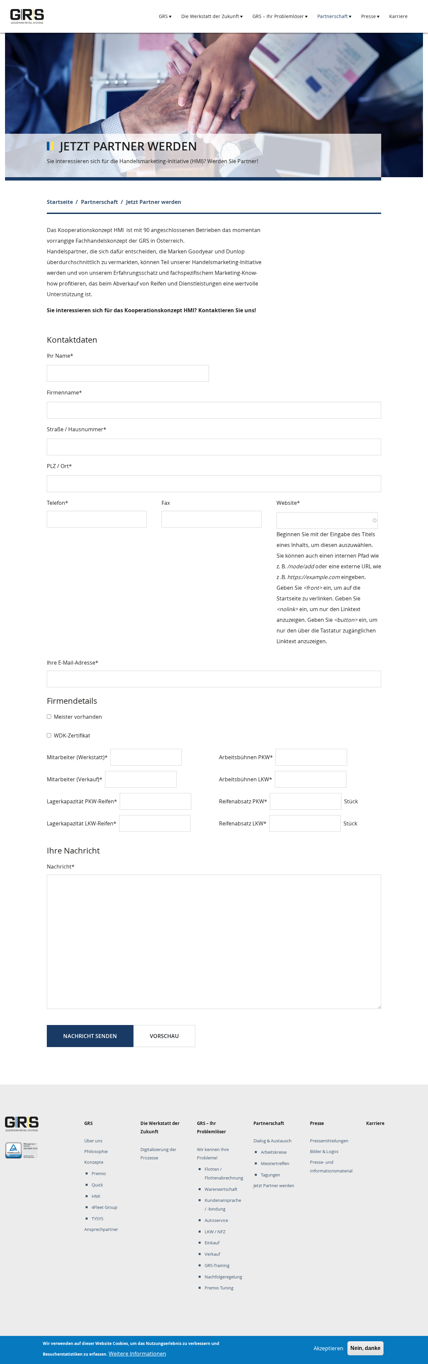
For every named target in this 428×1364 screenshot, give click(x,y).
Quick (97, 1185)
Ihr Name (58, 355)
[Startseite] (27, 16)
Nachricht (59, 866)
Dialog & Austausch (272, 1141)
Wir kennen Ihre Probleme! (213, 1154)
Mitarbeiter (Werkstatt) (76, 757)
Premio (99, 1173)
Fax (166, 502)
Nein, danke (365, 1348)
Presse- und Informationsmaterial (331, 1166)
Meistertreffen (275, 1163)
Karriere (398, 16)
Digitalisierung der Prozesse (158, 1154)
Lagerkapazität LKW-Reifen (80, 823)
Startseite (60, 202)
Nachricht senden (90, 1036)
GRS (163, 16)
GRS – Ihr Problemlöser (278, 16)
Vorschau (164, 1036)
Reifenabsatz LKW (241, 823)
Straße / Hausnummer (75, 429)
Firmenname (63, 392)
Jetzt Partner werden (273, 1185)
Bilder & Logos (324, 1151)
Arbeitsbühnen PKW (244, 757)
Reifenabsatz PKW (241, 801)
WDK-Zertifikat (72, 735)
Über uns (93, 1141)
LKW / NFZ (215, 1232)
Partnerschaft (332, 16)
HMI (96, 1196)
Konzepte (93, 1162)
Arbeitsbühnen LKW (244, 779)
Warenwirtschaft (221, 1189)
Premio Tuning (219, 1288)
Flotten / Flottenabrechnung (224, 1173)
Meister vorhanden (78, 716)
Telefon (56, 502)
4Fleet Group (104, 1207)
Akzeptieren (328, 1348)
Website (287, 502)
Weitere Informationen (137, 1353)
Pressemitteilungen (329, 1141)
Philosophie (96, 1151)
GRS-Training (217, 1265)
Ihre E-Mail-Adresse (71, 662)
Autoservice (216, 1220)
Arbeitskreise (274, 1152)
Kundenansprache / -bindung (223, 1205)
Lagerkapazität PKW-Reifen (80, 801)
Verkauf (212, 1254)
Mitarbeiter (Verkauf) (73, 779)
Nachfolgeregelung (223, 1277)
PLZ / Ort (58, 466)
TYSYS (97, 1219)
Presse (368, 16)
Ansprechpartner (101, 1229)
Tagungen (270, 1175)
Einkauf (212, 1243)
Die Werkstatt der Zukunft (210, 16)
